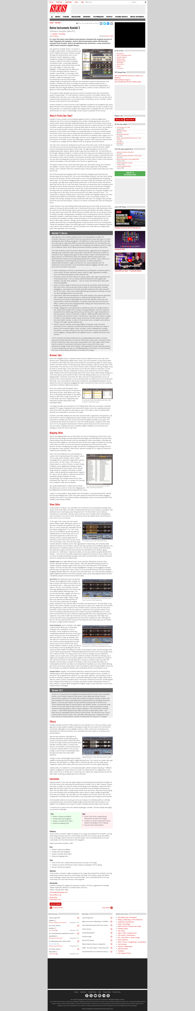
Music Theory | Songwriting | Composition (132, 942)
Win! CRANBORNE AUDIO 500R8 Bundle (128, 82)
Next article (106, 908)
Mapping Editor (56, 432)
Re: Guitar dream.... (55, 925)
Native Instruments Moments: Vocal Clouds (129, 156)
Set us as (88, 23)
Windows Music (123, 929)
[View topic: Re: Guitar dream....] (78, 926)
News (57, 17)
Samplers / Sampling (58, 34)
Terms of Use (117, 992)
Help (82, 2)
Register (59, 2)
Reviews (86, 17)
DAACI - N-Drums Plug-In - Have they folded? (96, 948)
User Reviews (122, 944)
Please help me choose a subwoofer (93, 944)
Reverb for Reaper (88, 940)
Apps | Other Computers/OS (127, 933)
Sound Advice (121, 17)
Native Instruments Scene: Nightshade (128, 159)
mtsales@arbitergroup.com (59, 892)
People (109, 17)
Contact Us (83, 992)
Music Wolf (52, 952)
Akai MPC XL (120, 143)
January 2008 (109, 36)
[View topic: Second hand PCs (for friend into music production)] (111, 952)
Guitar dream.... (87, 929)
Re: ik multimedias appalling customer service (63, 933)
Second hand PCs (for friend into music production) (96, 951)
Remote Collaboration (125, 946)
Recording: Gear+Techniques (55, 938)
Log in (51, 2)
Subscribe (68, 2)
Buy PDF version (55, 904)
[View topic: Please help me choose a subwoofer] (111, 944)
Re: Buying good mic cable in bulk (59, 941)
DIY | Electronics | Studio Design (129, 937)
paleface (51, 920)
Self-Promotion (123, 949)
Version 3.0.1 (57, 690)
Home (52, 16)
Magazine (76, 17)
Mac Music (121, 931)
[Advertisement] (130, 191)
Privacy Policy (107, 992)
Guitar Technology (53, 930)
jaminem (51, 928)
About (76, 992)
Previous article (58, 908)
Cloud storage (86, 936)
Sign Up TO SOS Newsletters (130, 173)
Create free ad (130, 119)
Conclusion (54, 779)
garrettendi (52, 936)
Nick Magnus (55, 36)
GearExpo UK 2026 (120, 249)
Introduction (120, 53)
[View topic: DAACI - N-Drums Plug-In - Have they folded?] (111, 948)
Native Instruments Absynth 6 (125, 152)
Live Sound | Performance (126, 935)
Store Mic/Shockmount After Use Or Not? (95, 925)
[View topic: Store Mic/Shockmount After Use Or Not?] (111, 925)
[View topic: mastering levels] (78, 918)
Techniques (98, 17)
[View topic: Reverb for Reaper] (111, 940)
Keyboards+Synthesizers (126, 922)
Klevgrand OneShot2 (123, 134)
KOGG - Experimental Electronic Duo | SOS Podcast (129, 139)
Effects (53, 721)
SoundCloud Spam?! (88, 933)
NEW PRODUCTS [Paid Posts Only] (129, 926)
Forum (66, 17)
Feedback (121, 951)
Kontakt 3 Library (59, 233)
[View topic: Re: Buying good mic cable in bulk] (78, 941)
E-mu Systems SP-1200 (123, 127)
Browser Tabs (56, 355)
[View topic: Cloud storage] (111, 937)
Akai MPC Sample (122, 131)
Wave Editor (55, 504)
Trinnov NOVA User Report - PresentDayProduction (128, 271)
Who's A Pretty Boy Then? (61, 115)
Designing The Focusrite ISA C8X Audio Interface (128, 228)
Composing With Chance (124, 166)
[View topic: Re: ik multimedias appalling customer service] (78, 933)
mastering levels (54, 918)
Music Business (137, 17)
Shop (76, 2)
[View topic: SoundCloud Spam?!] (111, 933)
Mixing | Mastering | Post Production (58, 922)
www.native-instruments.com (55, 898)
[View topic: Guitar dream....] (111, 929)
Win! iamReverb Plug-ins (122, 80)
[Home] (58, 8)
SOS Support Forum (124, 953)
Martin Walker (53, 944)
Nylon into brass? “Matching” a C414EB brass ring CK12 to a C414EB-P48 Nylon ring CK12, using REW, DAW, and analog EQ (96, 921)
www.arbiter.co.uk (55, 895)
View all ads (119, 119)
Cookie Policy (92, 992)
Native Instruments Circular (124, 163)
